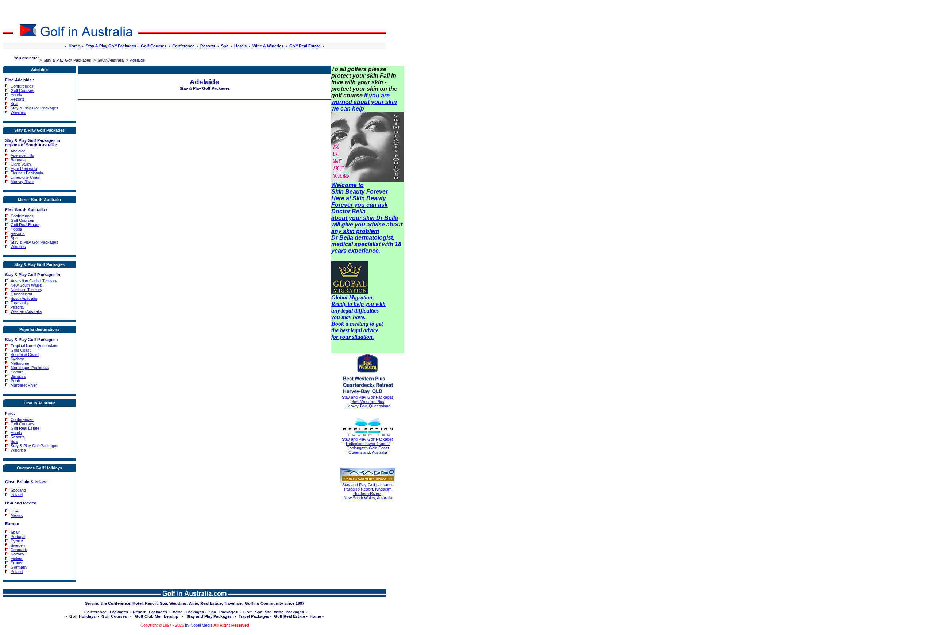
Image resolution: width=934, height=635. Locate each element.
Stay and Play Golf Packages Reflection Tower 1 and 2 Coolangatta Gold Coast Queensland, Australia (368, 445)
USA (15, 511)
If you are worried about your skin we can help (364, 102)
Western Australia (26, 311)
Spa (224, 46)
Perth (15, 381)
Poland (17, 571)
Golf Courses (153, 46)
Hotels (240, 46)
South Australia (110, 60)
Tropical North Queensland (34, 346)
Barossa (18, 160)
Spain (15, 532)
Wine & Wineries (267, 46)
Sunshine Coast (25, 354)
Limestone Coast (25, 177)
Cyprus (17, 541)
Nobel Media (201, 625)
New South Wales (26, 285)
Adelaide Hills (22, 155)
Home (74, 46)
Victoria (17, 307)
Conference (183, 46)
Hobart (17, 372)
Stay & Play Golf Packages (111, 46)
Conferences (22, 86)
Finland (17, 558)
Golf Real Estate (304, 46)
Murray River (22, 181)
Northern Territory (26, 289)
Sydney (17, 359)
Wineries (18, 112)
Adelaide (18, 151)
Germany (19, 567)
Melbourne (20, 363)
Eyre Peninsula (24, 168)
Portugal (18, 536)
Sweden (18, 545)
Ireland (17, 494)
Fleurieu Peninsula (27, 173)
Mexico (17, 515)
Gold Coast (21, 350)
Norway (17, 554)
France (17, 563)
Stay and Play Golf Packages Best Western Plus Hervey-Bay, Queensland (368, 401)
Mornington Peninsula (30, 367)
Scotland (18, 490)
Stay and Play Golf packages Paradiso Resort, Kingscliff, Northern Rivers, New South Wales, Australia (368, 491)
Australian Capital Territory (34, 281)
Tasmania (19, 303)
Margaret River (24, 385)
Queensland (21, 294)
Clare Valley (21, 164)
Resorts (207, 46)
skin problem (361, 231)
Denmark (19, 549)
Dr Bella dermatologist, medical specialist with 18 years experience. (366, 244)
